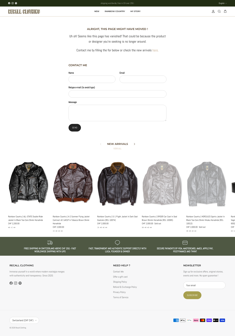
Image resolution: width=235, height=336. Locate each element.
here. (155, 50)
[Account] (213, 11)
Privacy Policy (119, 292)
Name (71, 72)
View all (118, 148)
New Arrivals (117, 144)
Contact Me (118, 271)
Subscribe (192, 295)
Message (73, 102)
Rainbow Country (115, 11)
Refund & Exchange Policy (125, 286)
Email (122, 72)
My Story (135, 11)
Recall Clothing (21, 327)
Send (74, 127)
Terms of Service (120, 297)
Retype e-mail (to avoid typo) (82, 87)
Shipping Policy (120, 281)
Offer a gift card (120, 276)
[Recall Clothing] (24, 11)
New (96, 11)
